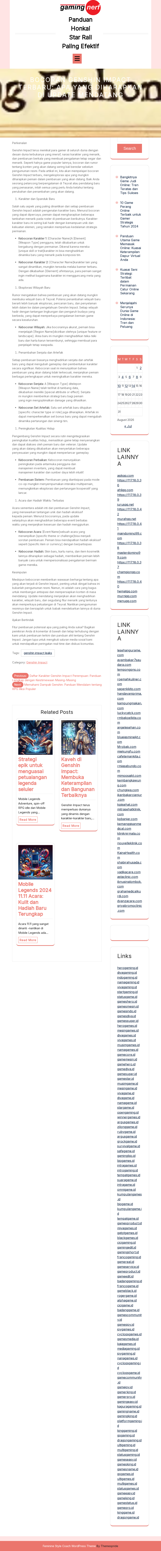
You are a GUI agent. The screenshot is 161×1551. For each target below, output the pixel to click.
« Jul (128, 426)
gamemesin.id (127, 1059)
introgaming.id (127, 1170)
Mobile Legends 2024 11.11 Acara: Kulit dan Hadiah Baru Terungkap (35, 899)
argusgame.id (127, 1136)
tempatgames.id (128, 1175)
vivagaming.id (127, 987)
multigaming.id (127, 1450)
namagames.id (127, 1050)
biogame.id (125, 1204)
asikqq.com (125, 476)
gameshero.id (127, 1001)
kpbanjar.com (127, 819)
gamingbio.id (126, 1156)
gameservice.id (128, 1267)
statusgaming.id (128, 1455)
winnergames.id (128, 1117)
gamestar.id (125, 1079)
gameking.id (125, 1498)
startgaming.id (127, 992)
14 (133, 386)
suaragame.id (127, 1180)
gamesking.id (126, 1464)
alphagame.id (127, 1300)
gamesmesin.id (128, 1006)
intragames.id (127, 1165)
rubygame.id (126, 1132)
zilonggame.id (127, 1127)
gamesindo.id (126, 1011)
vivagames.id (126, 1040)
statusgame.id (127, 997)
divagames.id (126, 1035)
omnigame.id (126, 1190)
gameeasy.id (126, 1493)
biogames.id (125, 1161)
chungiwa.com (128, 790)
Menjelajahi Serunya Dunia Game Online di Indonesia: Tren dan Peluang (129, 315)
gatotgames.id (127, 1233)
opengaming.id (128, 1112)
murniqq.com (127, 596)
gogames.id (125, 1474)
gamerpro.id (126, 1397)
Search (129, 148)
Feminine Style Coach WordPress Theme (69, 1546)
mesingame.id (127, 1088)
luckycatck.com (129, 713)
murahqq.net (126, 519)
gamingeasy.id (127, 1402)
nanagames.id (127, 1358)
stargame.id (125, 1107)
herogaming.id (127, 968)
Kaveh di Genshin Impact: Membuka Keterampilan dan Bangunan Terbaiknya (78, 777)
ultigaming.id (126, 1445)
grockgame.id (127, 1141)
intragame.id (126, 1185)
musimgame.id (127, 1083)
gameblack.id (126, 1291)
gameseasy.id (127, 1459)
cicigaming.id (126, 1242)
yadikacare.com (129, 872)
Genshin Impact (36, 662)
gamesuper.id (127, 1074)
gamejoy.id (125, 1387)
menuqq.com (126, 601)
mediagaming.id (128, 1349)
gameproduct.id (128, 1271)
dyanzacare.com (129, 901)
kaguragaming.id (129, 1406)
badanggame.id (128, 1310)
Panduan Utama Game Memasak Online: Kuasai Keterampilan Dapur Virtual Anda (130, 248)
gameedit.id (125, 1276)
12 (126, 386)
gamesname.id (127, 1469)
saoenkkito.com (129, 689)
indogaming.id (127, 977)
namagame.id (127, 1103)
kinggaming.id (127, 1431)
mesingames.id (128, 1030)
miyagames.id (127, 1228)
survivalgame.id (128, 1146)
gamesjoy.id (125, 1325)
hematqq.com (127, 591)
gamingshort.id (128, 1252)
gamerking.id (126, 1392)
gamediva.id (125, 1069)
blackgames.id (127, 1238)
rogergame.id (127, 1296)
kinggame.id (125, 1512)
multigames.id (127, 1483)
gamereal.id (125, 1262)
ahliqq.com (125, 490)
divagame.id (125, 1098)
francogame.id (127, 1286)
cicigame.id (125, 1305)
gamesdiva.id (126, 1016)
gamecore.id (126, 1055)
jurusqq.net (125, 504)
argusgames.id (127, 1122)
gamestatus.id (127, 1503)
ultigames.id (125, 1479)
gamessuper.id (127, 1021)
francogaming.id (129, 1257)
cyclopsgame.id (128, 1373)
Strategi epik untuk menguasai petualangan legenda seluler (32, 774)
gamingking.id (127, 1416)
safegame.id (126, 1151)
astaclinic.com (127, 877)
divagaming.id (127, 973)
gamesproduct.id (129, 1223)
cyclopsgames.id (129, 1334)
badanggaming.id (129, 1281)
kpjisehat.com (127, 804)
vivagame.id (125, 1093)
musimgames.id (128, 1045)
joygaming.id (126, 1353)
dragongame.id (128, 1517)
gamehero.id (126, 1064)
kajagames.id (126, 1344)
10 (119, 386)
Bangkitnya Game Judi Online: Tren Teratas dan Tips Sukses (129, 185)
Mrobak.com (126, 747)
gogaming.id (126, 1435)
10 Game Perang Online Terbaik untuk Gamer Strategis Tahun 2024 (130, 214)
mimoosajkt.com (129, 776)
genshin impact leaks (38, 653)
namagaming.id (128, 982)
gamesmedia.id (128, 1339)
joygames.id (125, 1329)
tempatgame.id (128, 1218)
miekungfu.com (128, 751)
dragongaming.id (129, 1440)
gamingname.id (128, 1411)
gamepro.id (125, 1508)
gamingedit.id (126, 1247)
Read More (27, 819)
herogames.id (127, 1026)
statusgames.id (128, 1488)
